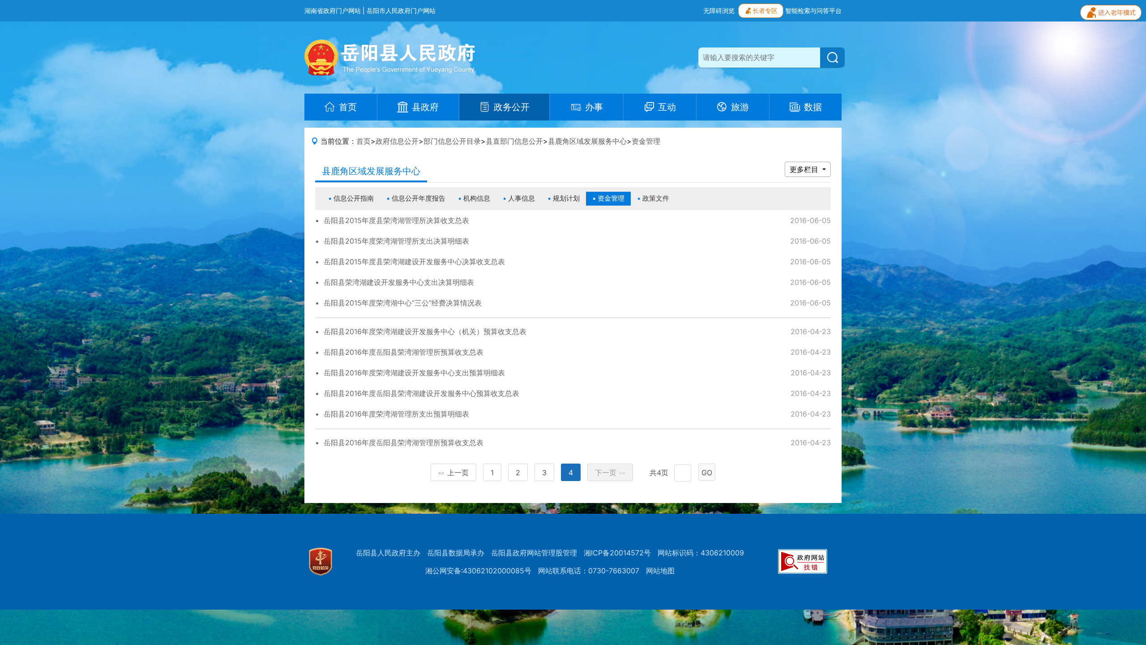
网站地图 (660, 570)
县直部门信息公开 (514, 141)
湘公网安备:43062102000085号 (478, 570)
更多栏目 (805, 169)
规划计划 (566, 198)
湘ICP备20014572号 (617, 552)
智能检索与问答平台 (813, 10)
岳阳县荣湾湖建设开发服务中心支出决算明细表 (399, 282)
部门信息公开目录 (452, 141)
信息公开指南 (354, 198)
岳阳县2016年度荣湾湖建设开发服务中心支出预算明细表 (414, 372)
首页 (363, 141)
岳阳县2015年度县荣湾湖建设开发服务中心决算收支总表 (414, 261)
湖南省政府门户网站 (332, 10)
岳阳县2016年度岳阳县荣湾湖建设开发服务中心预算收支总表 (421, 393)
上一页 (453, 472)
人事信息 (521, 198)
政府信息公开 (397, 141)
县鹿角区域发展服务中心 (587, 141)
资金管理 (646, 141)
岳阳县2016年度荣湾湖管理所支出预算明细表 (396, 413)
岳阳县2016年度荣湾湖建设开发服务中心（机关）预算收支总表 (425, 331)
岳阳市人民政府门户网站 (401, 10)
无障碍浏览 (719, 10)
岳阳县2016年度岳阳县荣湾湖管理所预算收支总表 (403, 352)
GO (706, 472)
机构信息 (476, 198)
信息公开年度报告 (418, 198)
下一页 (610, 472)
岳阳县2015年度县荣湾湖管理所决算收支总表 (396, 220)
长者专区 (765, 10)
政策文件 (655, 198)
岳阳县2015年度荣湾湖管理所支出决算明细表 (396, 240)
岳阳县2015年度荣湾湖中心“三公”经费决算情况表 (403, 302)
